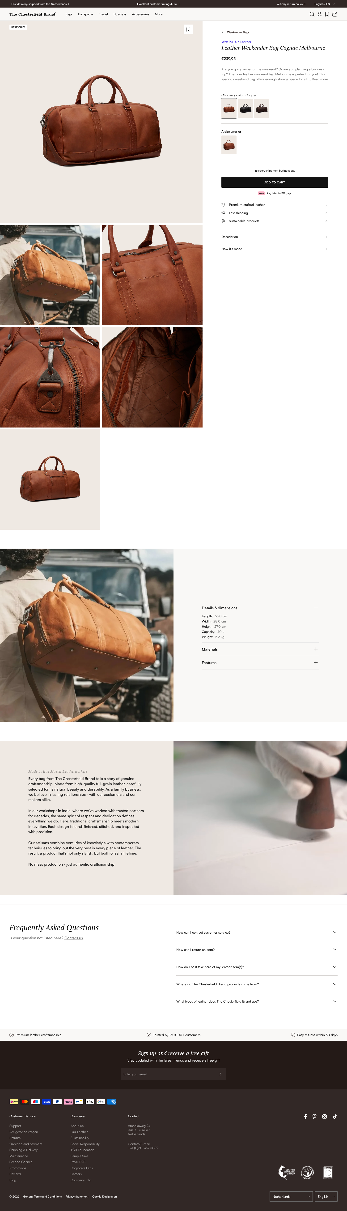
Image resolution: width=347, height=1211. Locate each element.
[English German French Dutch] (326, 1196)
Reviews (15, 1174)
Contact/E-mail (139, 1144)
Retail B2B (78, 1162)
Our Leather (79, 1132)
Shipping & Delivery (23, 1150)
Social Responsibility (85, 1144)
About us (77, 1126)
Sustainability (80, 1138)
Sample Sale (79, 1156)
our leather (245, 74)
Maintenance (18, 1156)
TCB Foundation (82, 1150)
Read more (320, 79)
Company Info (81, 1180)
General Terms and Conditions (42, 1196)
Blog (12, 1180)
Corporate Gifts (82, 1168)
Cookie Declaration (104, 1196)
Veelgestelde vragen (23, 1132)
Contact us (73, 938)
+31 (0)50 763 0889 (143, 1148)
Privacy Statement (77, 1196)
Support (15, 1126)
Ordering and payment (25, 1144)
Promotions (17, 1168)
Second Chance (20, 1162)
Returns (15, 1138)
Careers (76, 1174)
